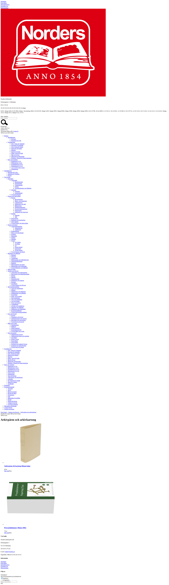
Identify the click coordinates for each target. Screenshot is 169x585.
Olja (9, 396)
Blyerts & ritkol (12, 393)
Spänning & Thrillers (13, 174)
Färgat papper (18, 247)
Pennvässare (14, 218)
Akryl (9, 390)
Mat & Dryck (11, 360)
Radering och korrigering (18, 220)
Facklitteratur (11, 142)
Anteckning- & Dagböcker (15, 377)
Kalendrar (10, 179)
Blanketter (14, 236)
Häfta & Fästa (11, 269)
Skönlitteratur (11, 137)
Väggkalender (19, 185)
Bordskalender (19, 182)
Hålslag (13, 290)
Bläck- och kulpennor (21, 201)
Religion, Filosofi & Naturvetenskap (21, 158)
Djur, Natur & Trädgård (17, 144)
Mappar (13, 277)
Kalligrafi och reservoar (21, 212)
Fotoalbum (14, 283)
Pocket (10, 175)
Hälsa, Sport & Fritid (17, 153)
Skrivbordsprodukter (13, 287)
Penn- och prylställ (16, 296)
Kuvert (13, 315)
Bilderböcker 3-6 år (16, 163)
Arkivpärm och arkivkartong (19, 272)
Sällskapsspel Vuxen (17, 334)
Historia (13, 150)
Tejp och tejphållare (16, 299)
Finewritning (14, 221)
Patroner (17, 215)
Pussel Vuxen (15, 339)
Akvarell (10, 388)
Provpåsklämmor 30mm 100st (15, 528)
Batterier (13, 263)
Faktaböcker (14, 169)
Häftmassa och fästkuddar (18, 309)
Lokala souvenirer (9, 409)
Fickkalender (18, 183)
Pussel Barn (14, 341)
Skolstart (13, 190)
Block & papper (12, 392)
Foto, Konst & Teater (17, 147)
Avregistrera (6, 580)
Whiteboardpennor (20, 207)
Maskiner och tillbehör (14, 253)
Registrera (5, 578)
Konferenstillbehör (16, 310)
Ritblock (13, 326)
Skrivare (13, 256)
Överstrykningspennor (21, 209)
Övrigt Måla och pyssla (17, 331)
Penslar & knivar (12, 401)
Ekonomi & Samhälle (17, 145)
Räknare (13, 255)
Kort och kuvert (12, 314)
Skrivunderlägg (15, 298)
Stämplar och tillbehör (17, 307)
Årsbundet (14, 180)
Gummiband (14, 304)
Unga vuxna (11, 372)
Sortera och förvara (13, 271)
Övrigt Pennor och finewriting (19, 223)
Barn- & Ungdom (13, 159)
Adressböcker (18, 228)
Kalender (17, 191)
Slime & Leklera (12, 382)
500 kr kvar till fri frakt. (7, 133)
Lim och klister (15, 301)
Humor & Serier (15, 151)
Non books (7, 177)
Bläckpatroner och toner (18, 264)
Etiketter (13, 239)
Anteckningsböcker (16, 226)
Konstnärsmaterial (16, 330)
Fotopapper (18, 248)
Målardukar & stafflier (14, 398)
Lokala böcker (8, 407)
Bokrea (6, 136)
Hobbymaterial (15, 328)
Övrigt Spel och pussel (17, 347)
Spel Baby (14, 337)
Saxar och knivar (16, 302)
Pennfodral (14, 295)
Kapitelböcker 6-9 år (17, 164)
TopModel (11, 384)
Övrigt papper (19, 250)
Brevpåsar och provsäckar (18, 320)
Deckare (13, 139)
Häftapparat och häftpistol (18, 291)
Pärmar (13, 275)
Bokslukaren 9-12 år (17, 166)
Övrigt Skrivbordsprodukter (19, 312)
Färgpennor (11, 395)
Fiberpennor (18, 210)
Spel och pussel (12, 333)
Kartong (13, 234)
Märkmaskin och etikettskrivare (20, 260)
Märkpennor (18, 206)
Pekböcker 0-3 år (16, 161)
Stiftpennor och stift (20, 204)
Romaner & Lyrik (16, 140)
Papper (13, 241)
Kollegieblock (15, 231)
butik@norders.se (10, 551)
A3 (16, 245)
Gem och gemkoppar (17, 288)
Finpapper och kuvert (17, 317)
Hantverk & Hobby (16, 148)
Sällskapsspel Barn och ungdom (20, 336)
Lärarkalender (19, 193)
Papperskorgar (15, 279)
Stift (16, 217)
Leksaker (10, 379)
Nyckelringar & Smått (14, 380)
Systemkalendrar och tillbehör (23, 188)
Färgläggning (15, 325)
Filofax (17, 186)
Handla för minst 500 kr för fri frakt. (11, 414)
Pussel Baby (14, 342)
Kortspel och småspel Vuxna (19, 344)
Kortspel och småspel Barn (18, 345)
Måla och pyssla (12, 323)
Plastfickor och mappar (17, 280)
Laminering (14, 258)
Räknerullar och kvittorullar (19, 266)
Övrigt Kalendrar (16, 194)
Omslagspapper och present (19, 318)
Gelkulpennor (18, 202)
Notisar (13, 237)
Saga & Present (12, 376)
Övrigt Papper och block (18, 252)
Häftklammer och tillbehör (18, 293)
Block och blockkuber (17, 233)
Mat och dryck (15, 155)
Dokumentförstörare (16, 261)
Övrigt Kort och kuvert (17, 322)
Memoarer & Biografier (17, 156)
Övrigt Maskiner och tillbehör (19, 268)
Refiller (13, 213)
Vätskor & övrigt (12, 403)
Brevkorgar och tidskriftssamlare (20, 274)
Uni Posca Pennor (13, 404)
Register (13, 282)
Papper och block (12, 225)
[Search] (4, 125)
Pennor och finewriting (14, 196)
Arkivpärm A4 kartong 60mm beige (17, 466)
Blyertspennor (19, 199)
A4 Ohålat (18, 242)
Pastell (9, 399)
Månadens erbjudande (10, 406)
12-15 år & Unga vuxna (18, 167)
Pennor (13, 198)
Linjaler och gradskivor (17, 306)
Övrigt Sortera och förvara (18, 285)
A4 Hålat (17, 244)
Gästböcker (18, 229)
